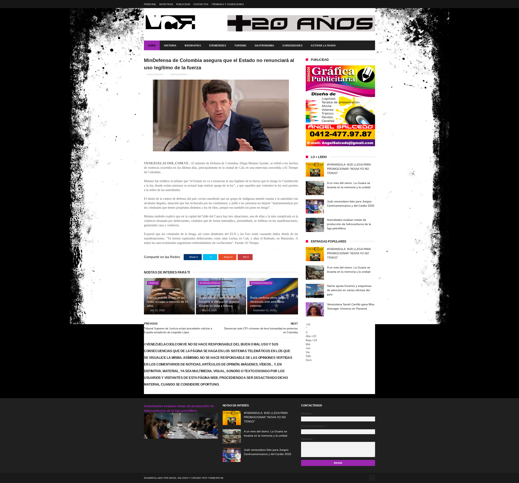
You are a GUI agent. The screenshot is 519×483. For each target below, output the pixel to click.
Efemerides (217, 45)
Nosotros (166, 4)
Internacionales (179, 74)
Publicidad (183, 4)
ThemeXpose (215, 478)
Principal (150, 4)
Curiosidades (292, 45)
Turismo (240, 45)
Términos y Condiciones (227, 4)
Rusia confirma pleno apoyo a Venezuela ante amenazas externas (269, 301)
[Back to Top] (372, 478)
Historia (170, 45)
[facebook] (372, 4)
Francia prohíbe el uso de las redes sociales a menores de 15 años (167, 301)
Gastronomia (264, 45)
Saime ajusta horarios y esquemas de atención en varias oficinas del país (349, 290)
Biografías (193, 45)
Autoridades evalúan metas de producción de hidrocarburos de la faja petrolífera (349, 224)
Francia (153, 283)
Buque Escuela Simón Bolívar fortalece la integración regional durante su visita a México (219, 301)
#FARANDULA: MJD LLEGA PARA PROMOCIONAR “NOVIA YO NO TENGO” (349, 169)
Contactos (200, 4)
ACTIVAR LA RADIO (323, 45)
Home (152, 45)
